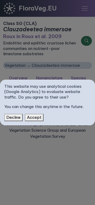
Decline (13, 117)
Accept (34, 117)
